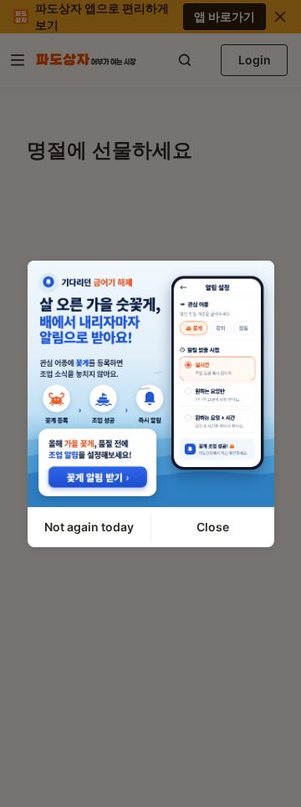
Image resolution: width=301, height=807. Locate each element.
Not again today (89, 527)
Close (212, 527)
